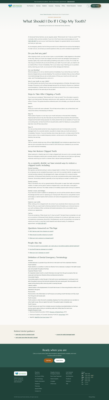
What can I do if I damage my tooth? (39, 252)
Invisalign (52, 381)
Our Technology (39, 378)
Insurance (51, 6)
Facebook (68, 378)
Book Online (59, 360)
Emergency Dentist (55, 373)
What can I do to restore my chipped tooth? (42, 238)
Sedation (44, 6)
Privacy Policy (92, 396)
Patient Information (40, 381)
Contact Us (38, 391)
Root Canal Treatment (55, 376)
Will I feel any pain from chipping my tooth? (41, 231)
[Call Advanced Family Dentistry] (88, 5)
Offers (63, 6)
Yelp (67, 383)
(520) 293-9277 (71, 1)
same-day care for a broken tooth (24, 334)
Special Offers (38, 388)
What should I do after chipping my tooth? (41, 234)
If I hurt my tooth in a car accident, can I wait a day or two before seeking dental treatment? (54, 246)
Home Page (62, 314)
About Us (37, 373)
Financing (57, 6)
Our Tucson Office (39, 376)
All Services (53, 383)
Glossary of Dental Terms (56, 312)
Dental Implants (54, 378)
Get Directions (69, 376)
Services (38, 6)
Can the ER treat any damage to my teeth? (41, 249)
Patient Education (71, 6)
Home (41, 14)
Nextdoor (68, 381)
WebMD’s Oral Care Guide (42, 317)
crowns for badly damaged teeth (65, 334)
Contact (80, 6)
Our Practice (30, 6)
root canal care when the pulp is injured (26, 337)
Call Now (48, 360)
